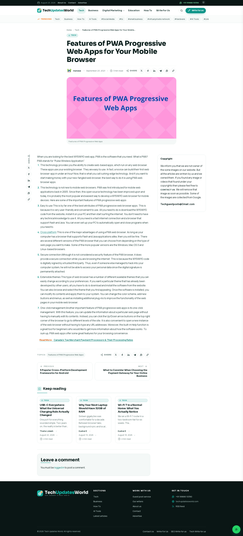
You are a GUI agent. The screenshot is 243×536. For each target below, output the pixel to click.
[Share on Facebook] (148, 70)
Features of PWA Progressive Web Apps (66, 354)
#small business (135, 19)
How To (148, 10)
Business (93, 10)
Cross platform (48, 232)
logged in (59, 467)
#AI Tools (194, 19)
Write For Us (163, 10)
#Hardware (180, 19)
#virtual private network (158, 19)
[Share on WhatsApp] (167, 70)
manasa (77, 70)
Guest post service (142, 496)
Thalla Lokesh (46, 431)
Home (69, 30)
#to (121, 19)
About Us (62, 2)
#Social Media (107, 19)
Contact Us (148, 531)
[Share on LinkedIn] (154, 70)
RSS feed (180, 506)
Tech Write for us (197, 531)
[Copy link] (173, 70)
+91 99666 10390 (184, 496)
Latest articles (100, 516)
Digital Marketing (112, 10)
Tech (81, 10)
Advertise (82, 2)
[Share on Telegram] (160, 70)
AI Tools (92, 19)
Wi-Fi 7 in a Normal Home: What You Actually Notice (130, 408)
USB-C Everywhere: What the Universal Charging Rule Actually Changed (54, 410)
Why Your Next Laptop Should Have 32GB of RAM (93, 408)
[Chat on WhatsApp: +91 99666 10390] (236, 529)
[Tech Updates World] (55, 10)
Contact (72, 2)
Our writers (138, 501)
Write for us (198, 10)
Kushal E (83, 431)
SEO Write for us (178, 531)
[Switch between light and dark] (203, 2)
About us (137, 506)
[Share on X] (141, 70)
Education (134, 10)
